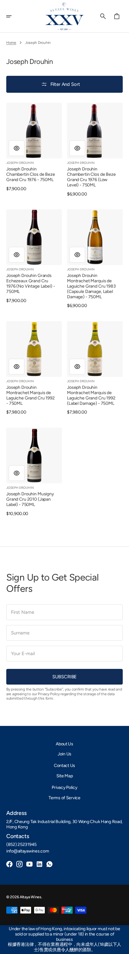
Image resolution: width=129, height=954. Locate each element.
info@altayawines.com (27, 851)
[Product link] (34, 147)
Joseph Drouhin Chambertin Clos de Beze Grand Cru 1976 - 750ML (30, 174)
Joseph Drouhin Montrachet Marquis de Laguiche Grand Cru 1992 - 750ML (30, 395)
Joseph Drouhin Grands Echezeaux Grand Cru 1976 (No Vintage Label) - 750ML (30, 283)
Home (11, 42)
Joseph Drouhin (20, 163)
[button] (13, 16)
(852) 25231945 (21, 844)
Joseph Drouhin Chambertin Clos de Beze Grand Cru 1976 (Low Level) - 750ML (91, 177)
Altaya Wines (30, 897)
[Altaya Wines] (64, 16)
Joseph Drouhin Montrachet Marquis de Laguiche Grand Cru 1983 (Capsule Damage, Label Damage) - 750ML (91, 286)
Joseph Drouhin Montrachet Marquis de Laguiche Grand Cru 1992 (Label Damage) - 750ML (91, 395)
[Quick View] (16, 148)
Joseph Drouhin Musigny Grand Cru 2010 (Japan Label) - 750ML (30, 499)
